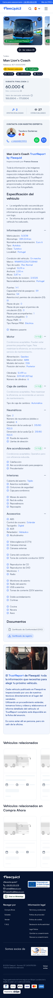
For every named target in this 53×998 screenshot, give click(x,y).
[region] (26, 30)
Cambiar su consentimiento (39, 933)
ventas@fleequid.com (13, 888)
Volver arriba (45, 967)
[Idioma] (37, 9)
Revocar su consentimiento (38, 937)
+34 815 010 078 (23, 2)
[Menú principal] (46, 8)
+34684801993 (19, 141)
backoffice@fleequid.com (15, 892)
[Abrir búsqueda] (30, 8)
